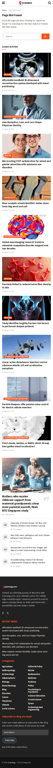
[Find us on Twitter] (7, 613)
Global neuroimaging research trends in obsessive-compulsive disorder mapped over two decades (25, 245)
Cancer (5, 697)
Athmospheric (8, 678)
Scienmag (11, 763)
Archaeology (9, 198)
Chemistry (7, 701)
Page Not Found (15, 10)
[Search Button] (49, 3)
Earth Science (8, 708)
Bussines (6, 693)
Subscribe (9, 740)
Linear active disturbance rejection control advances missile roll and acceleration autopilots (24, 365)
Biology (5, 682)
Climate (5, 705)
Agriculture (7, 666)
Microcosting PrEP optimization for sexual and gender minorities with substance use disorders (26, 164)
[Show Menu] (3, 3)
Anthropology (8, 670)
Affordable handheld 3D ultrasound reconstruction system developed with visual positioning (25, 83)
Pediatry (32, 682)
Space (31, 703)
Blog (4, 689)
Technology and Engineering (16, 357)
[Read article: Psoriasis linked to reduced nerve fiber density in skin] (26, 269)
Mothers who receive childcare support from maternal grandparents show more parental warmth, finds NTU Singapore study (20, 503)
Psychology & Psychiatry (14, 117)
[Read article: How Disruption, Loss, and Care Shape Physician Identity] (26, 107)
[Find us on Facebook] (3, 613)
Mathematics (34, 674)
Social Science (34, 699)
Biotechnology (9, 686)
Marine (31, 670)
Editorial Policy (35, 666)
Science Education (36, 696)
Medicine (7, 75)
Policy (31, 686)
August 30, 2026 (8, 90)
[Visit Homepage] (26, 3)
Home (4, 10)
